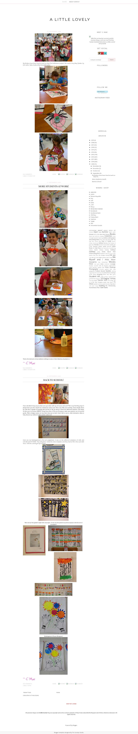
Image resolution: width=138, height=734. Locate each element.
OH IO (101, 265)
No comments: (27, 174)
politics (107, 269)
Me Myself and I (102, 258)
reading (114, 271)
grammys (109, 246)
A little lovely (70, 19)
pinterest (101, 269)
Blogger (75, 725)
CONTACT (77, 2)
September (96, 173)
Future (105, 244)
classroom (95, 238)
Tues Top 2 (110, 282)
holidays (112, 250)
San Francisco (98, 272)
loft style (96, 257)
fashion (101, 243)
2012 (92, 157)
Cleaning (100, 238)
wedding (102, 286)
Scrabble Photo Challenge (108, 272)
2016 (92, 147)
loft (93, 257)
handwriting (112, 248)
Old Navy (93, 215)
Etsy (92, 198)
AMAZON (93, 192)
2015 (92, 150)
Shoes (94, 274)
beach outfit (112, 232)
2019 (92, 140)
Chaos (114, 236)
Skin (111, 274)
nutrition (96, 265)
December (96, 166)
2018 (92, 142)
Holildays (92, 252)
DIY (112, 239)
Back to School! (53, 379)
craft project (111, 238)
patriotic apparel (97, 267)
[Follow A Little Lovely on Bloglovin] (102, 93)
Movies (112, 261)
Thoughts (100, 282)
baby (100, 232)
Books (113, 234)
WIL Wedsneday (110, 286)
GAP (92, 200)
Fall (106, 241)
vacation (96, 284)
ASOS (92, 194)
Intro (29, 685)
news (102, 264)
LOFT (92, 205)
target (95, 280)
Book (101, 234)
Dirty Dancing (103, 239)
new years (97, 264)
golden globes (102, 246)
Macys (92, 207)
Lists (90, 257)
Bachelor (105, 232)
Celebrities (108, 236)
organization (112, 265)
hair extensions (105, 248)
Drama (96, 241)
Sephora (93, 219)
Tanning (91, 280)
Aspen (96, 232)
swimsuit (98, 278)
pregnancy (92, 271)
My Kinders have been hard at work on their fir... (103, 176)
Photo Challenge (110, 267)
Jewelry (91, 255)
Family (109, 241)
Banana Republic (96, 196)
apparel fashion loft (109, 230)
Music (91, 264)
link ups (112, 255)
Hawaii (91, 250)
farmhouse (95, 243)
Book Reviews (106, 234)
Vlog (111, 284)
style (102, 276)
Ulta (92, 223)
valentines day (106, 284)
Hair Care (98, 248)
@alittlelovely (102, 131)
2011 (92, 159)
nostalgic (113, 264)
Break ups (91, 236)
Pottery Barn (94, 217)
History (101, 250)
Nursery (91, 265)
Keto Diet (95, 255)
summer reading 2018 (109, 276)
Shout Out (106, 274)
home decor (106, 251)
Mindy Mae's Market (97, 209)
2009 (92, 164)
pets (103, 267)
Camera (102, 236)
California (97, 236)
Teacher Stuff (102, 280)
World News (92, 287)
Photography (93, 269)
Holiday (107, 250)
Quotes (108, 271)
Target (92, 221)
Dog (115, 239)
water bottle (95, 285)
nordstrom (106, 264)
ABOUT (71, 2)
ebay (100, 241)
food (93, 244)
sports (114, 274)
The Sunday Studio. (78, 732)
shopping (99, 274)
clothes (105, 238)
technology (110, 280)
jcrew (114, 253)
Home (58, 692)
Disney (109, 239)
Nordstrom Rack (95, 213)
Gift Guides (110, 244)
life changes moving (103, 255)
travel (104, 282)
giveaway (95, 246)
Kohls (92, 202)
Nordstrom (94, 211)
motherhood (104, 262)
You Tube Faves (102, 287)
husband (102, 253)
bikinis (95, 234)
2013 (92, 154)
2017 (92, 145)
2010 (92, 161)
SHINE (90, 274)
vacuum (100, 284)
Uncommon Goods (96, 225)
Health (96, 250)
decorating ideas (94, 239)
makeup (104, 257)
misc (107, 259)
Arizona (91, 232)
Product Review (100, 271)
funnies (101, 244)
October (95, 171)
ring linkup (92, 272)
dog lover (91, 241)
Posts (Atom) (35, 695)
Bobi (98, 234)
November (96, 168)
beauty (91, 234)
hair (94, 248)
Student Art (31, 176)
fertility (106, 243)
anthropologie (93, 230)
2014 (92, 152)
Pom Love (112, 269)
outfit (90, 267)
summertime (92, 278)
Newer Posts (27, 692)
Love (100, 257)
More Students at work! (53, 186)
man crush (109, 257)
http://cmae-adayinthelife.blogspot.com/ (88, 713)
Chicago (91, 238)
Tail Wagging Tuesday (108, 278)
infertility (107, 253)
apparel (100, 230)
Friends (96, 245)
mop (99, 262)
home (98, 251)
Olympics (106, 265)
